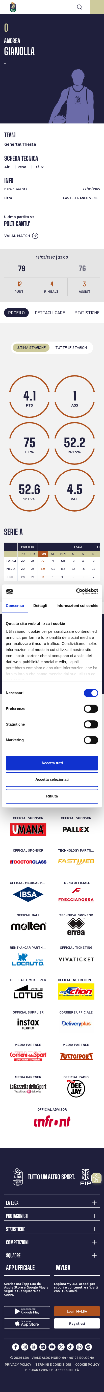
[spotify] (88, 1347)
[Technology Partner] (76, 862)
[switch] (91, 709)
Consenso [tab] (15, 605)
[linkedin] (42, 1347)
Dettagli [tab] (40, 605)
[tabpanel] (52, 462)
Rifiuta (52, 796)
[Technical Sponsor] (76, 927)
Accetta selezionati (52, 779)
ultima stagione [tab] (31, 347)
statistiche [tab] (87, 312)
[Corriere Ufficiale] (76, 1024)
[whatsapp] (79, 1347)
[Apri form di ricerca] (79, 7)
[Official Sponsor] (28, 829)
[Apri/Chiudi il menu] (97, 7)
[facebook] (15, 1347)
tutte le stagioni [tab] (71, 347)
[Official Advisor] (52, 1121)
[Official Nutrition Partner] (76, 991)
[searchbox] (52, 6)
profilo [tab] (16, 312)
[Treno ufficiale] (76, 894)
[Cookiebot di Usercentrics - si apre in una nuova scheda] (76, 591)
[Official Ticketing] (76, 959)
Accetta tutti (52, 763)
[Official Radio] (76, 1089)
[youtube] (52, 1347)
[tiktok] (70, 1347)
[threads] (33, 1347)
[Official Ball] (28, 927)
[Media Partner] (28, 1056)
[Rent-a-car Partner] (28, 959)
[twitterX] (61, 1347)
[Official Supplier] (28, 1024)
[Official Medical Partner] (28, 894)
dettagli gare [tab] (50, 312)
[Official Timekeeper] (28, 991)
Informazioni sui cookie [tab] (77, 605)
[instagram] (24, 1347)
